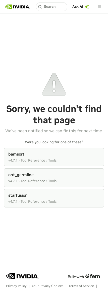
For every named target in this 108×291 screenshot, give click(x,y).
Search (50, 6)
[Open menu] (99, 6)
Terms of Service (81, 286)
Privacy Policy (16, 286)
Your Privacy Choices (48, 286)
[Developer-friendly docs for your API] (84, 276)
